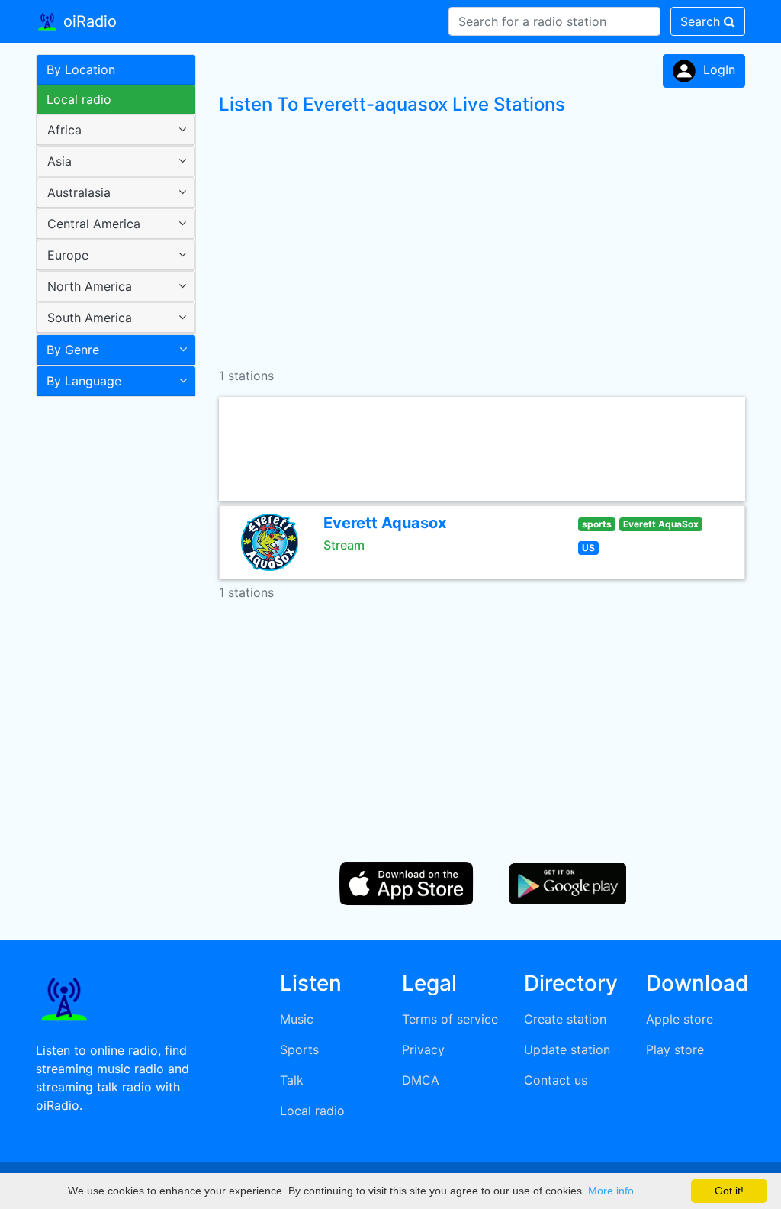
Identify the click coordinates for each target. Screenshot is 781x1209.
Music (296, 1019)
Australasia (79, 192)
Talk (292, 1080)
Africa (64, 129)
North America (89, 286)
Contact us (555, 1080)
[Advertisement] (110, 644)
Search (702, 21)
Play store (675, 1049)
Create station (565, 1019)
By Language (84, 380)
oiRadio (88, 21)
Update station (567, 1049)
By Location (81, 69)
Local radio (79, 99)
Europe (67, 255)
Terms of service (450, 1019)
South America (89, 317)
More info (611, 1191)
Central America (93, 223)
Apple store (679, 1019)
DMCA (420, 1080)
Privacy (423, 1049)
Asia (59, 161)
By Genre (73, 349)
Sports (299, 1049)
